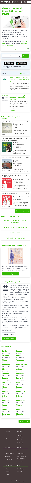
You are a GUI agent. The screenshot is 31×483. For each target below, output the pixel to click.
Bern (18, 409)
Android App (20, 469)
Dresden (5, 356)
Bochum (5, 400)
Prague (19, 387)
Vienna (5, 387)
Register (7, 435)
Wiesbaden (20, 400)
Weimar (19, 356)
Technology (20, 442)
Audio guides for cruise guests (15, 238)
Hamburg (19, 351)
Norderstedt (6, 382)
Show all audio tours (22, 211)
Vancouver (20, 360)
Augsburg (6, 365)
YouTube (7, 474)
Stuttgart (5, 392)
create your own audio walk (19, 49)
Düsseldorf (20, 392)
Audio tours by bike (15, 233)
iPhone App (20, 471)
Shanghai (19, 414)
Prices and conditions (20, 436)
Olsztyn (19, 405)
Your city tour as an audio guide (21, 457)
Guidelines (7, 456)
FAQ (18, 450)
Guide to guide (21, 453)
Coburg (19, 369)
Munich (5, 360)
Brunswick (20, 378)
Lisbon (4, 396)
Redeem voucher (8, 334)
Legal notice (25, 480)
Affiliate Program (9, 453)
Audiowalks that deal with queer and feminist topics (15, 221)
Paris (18, 382)
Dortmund (20, 373)
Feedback (20, 461)
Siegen (4, 369)
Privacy (18, 480)
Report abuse (8, 459)
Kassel (4, 405)
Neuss (4, 409)
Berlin (4, 351)
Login (6, 438)
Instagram (7, 469)
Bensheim (6, 414)
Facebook (7, 471)
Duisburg (19, 396)
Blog (6, 450)
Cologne (5, 373)
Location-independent (10, 274)
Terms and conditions (8, 480)
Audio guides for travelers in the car (15, 227)
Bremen (5, 378)
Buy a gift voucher (9, 338)
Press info (19, 440)
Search (25, 56)
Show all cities (24, 421)
